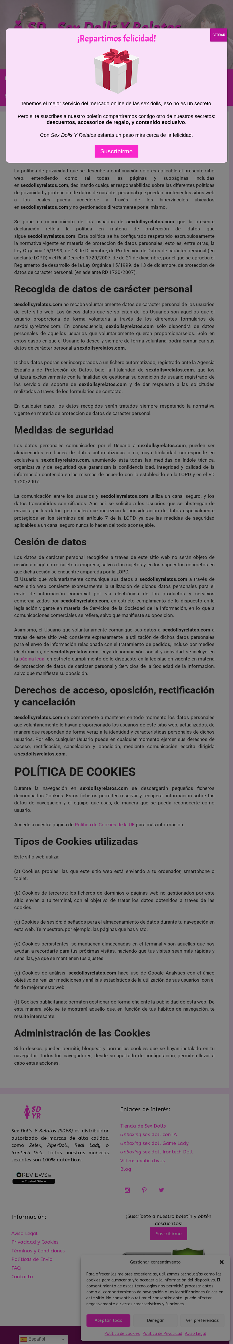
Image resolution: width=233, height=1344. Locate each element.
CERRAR (219, 35)
